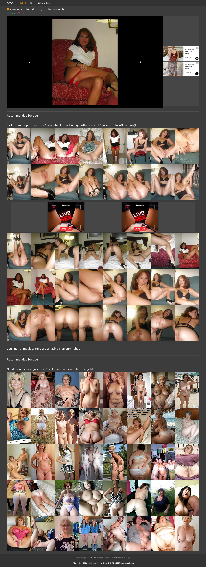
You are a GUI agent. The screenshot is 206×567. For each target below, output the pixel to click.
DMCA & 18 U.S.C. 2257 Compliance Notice (118, 563)
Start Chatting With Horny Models (189, 51)
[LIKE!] (8, 13)
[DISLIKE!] (19, 13)
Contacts (77, 563)
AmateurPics (21, 3)
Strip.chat (188, 57)
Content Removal (91, 563)
